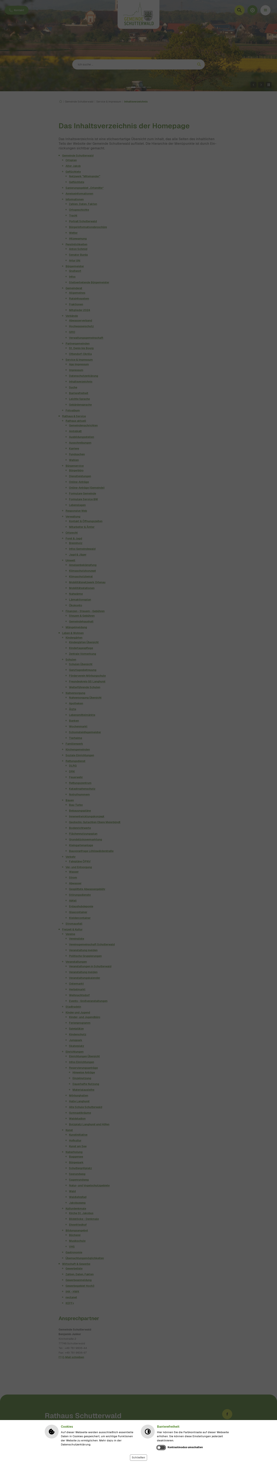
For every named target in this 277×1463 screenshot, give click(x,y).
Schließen (138, 1457)
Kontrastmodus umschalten (185, 1447)
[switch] (161, 1448)
